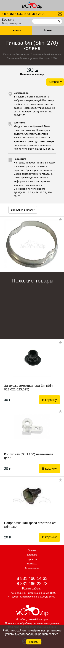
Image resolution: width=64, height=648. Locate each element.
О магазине (32, 568)
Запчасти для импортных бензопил (28, 58)
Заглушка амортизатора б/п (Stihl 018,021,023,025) (28, 387)
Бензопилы (22, 54)
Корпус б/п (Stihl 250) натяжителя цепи (29, 456)
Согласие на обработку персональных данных (32, 623)
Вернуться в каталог (22, 209)
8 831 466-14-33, (12, 13)
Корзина (8, 19)
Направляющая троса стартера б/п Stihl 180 (30, 524)
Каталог (8, 54)
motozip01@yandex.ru (60, 14)
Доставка (32, 554)
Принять (33, 642)
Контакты (32, 563)
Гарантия (32, 559)
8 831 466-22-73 (35, 13)
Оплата (32, 550)
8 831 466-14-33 (32, 578)
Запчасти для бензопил (45, 54)
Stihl (54, 58)
